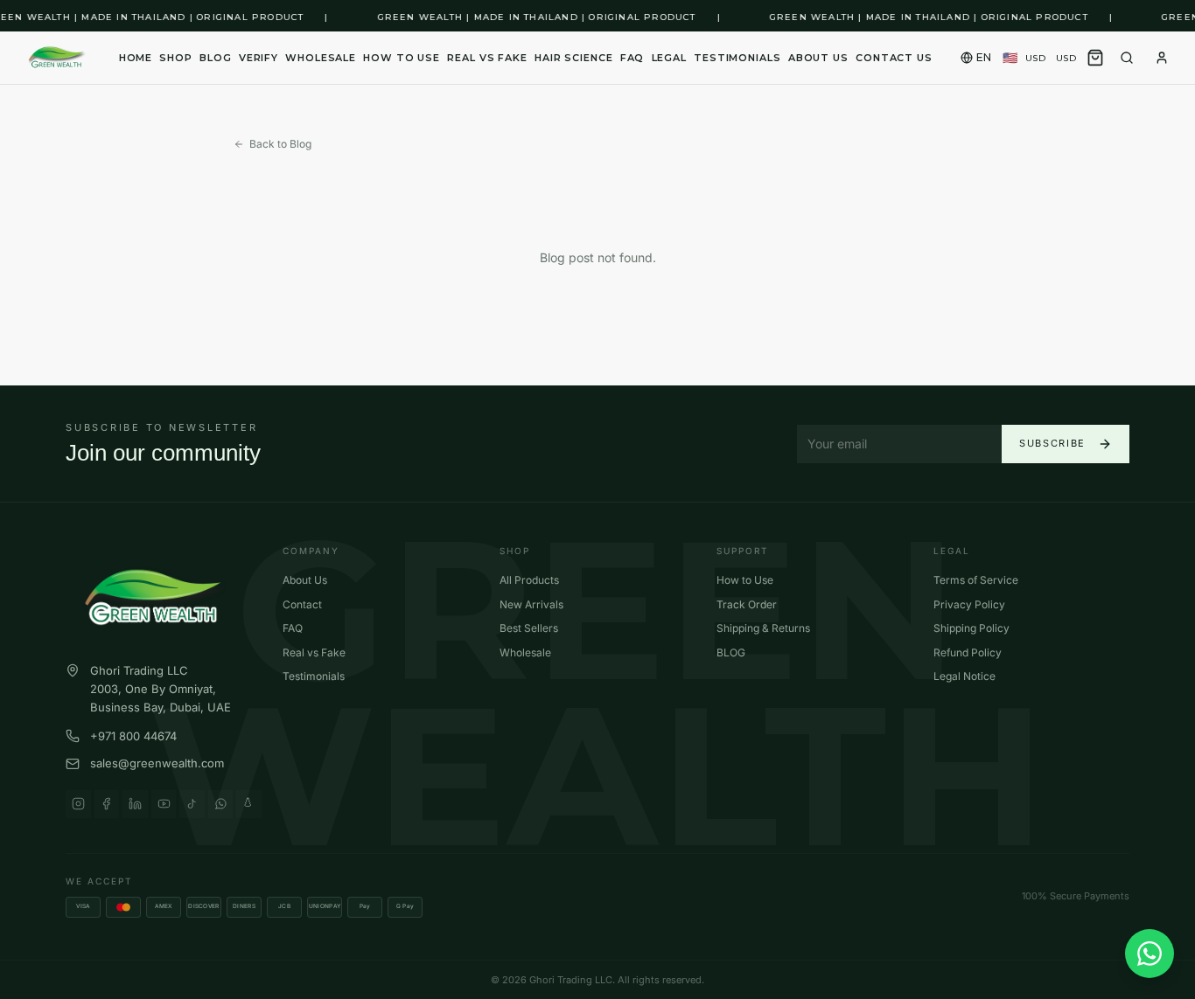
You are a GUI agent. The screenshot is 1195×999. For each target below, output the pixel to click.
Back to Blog (280, 143)
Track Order (746, 604)
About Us (305, 579)
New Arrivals (531, 604)
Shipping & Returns (763, 628)
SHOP (175, 58)
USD (1039, 58)
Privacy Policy (969, 604)
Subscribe (1052, 443)
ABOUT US (818, 58)
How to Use (401, 58)
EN (984, 57)
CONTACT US (894, 58)
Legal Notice (964, 676)
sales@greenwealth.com (157, 763)
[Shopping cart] (1095, 57)
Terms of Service (975, 579)
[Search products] (1127, 57)
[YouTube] (164, 804)
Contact (302, 604)
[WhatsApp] (221, 804)
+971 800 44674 (133, 736)
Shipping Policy (971, 628)
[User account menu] (1162, 57)
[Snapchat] (249, 804)
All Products (529, 579)
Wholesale (320, 58)
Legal (669, 58)
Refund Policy (967, 652)
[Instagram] (78, 804)
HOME (136, 58)
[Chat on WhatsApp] (1149, 953)
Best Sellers (529, 628)
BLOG (215, 58)
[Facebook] (107, 804)
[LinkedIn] (135, 804)
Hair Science (574, 58)
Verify (258, 58)
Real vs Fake (487, 58)
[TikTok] (192, 804)
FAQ (632, 58)
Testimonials (737, 58)
